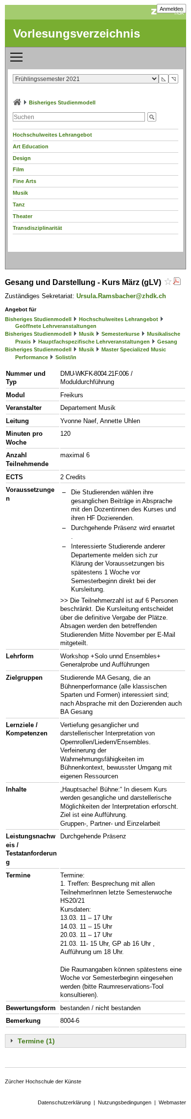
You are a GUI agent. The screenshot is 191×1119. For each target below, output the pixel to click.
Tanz (19, 204)
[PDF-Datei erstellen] (177, 282)
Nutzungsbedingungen (124, 1102)
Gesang (167, 342)
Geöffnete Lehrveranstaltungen (55, 326)
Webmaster (172, 1102)
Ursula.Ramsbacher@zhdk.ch (121, 296)
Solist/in (65, 357)
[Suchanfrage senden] (151, 117)
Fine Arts (24, 181)
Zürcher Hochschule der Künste (43, 1081)
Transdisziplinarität (37, 228)
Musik (20, 193)
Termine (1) (36, 1041)
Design (22, 158)
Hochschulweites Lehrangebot (52, 135)
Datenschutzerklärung (64, 1102)
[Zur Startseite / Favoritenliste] (17, 102)
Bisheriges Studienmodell (62, 102)
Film (18, 169)
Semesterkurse (120, 334)
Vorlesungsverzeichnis (76, 33)
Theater (22, 216)
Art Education (30, 146)
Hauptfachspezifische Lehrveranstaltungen (94, 342)
